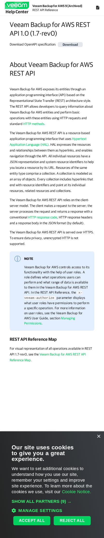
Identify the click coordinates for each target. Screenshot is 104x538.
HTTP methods (33, 124)
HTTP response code (42, 217)
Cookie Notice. (76, 491)
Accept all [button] (32, 520)
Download (70, 44)
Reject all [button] (72, 520)
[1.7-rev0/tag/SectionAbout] (7, 64)
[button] (52, 501)
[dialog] (52, 484)
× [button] (98, 436)
